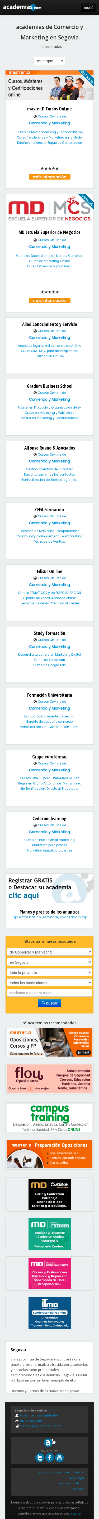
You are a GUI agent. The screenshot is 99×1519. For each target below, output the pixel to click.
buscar (51, 1003)
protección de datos (69, 1483)
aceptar (76, 1513)
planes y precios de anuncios (40, 1426)
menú (88, 7)
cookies (78, 1489)
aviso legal (76, 1478)
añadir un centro (31, 1421)
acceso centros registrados (38, 1415)
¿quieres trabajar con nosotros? (61, 1472)
